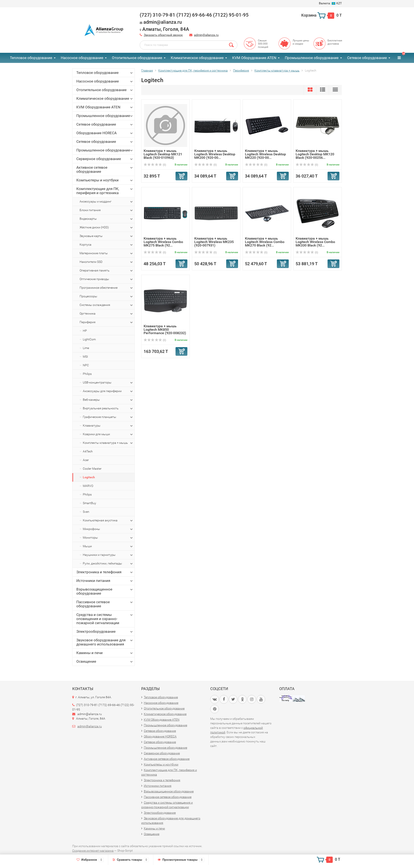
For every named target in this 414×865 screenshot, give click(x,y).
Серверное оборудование (98, 159)
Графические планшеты (99, 417)
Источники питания (93, 580)
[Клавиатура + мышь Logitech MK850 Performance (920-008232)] (165, 301)
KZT (330, 3)
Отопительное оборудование (137, 58)
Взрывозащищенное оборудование (94, 591)
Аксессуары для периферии (102, 391)
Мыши (87, 546)
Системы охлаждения (95, 305)
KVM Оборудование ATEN (254, 58)
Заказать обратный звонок (163, 35)
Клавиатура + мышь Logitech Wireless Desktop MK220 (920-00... (265, 154)
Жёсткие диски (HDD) (94, 227)
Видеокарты (88, 218)
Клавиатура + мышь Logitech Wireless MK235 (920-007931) (214, 241)
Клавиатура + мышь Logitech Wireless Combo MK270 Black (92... (264, 241)
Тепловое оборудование (31, 58)
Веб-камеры (91, 399)
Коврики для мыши (96, 434)
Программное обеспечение (99, 287)
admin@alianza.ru (206, 35)
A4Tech (88, 451)
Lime (86, 348)
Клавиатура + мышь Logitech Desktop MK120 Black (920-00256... (315, 154)
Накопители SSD (91, 261)
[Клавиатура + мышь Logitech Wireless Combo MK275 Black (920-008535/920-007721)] (165, 213)
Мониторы (90, 537)
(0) (164, 164)
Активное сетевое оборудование (91, 169)
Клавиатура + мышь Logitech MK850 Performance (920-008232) (165, 329)
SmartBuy (89, 503)
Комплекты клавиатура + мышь (105, 442)
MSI (85, 356)
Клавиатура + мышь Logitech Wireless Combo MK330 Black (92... (315, 241)
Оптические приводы (94, 279)
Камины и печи (89, 653)
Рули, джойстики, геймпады (102, 563)
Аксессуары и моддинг (95, 201)
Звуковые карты (91, 236)
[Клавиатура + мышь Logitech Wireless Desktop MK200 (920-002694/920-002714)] (216, 125)
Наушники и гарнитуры (99, 554)
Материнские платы (94, 253)
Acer (86, 460)
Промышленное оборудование (312, 58)
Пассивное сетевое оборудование (93, 604)
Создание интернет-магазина (93, 850)
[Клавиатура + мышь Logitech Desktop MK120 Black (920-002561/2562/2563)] (317, 125)
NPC (86, 365)
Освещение (86, 661)
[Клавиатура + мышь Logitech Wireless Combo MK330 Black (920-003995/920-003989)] (317, 213)
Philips (87, 374)
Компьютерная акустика (100, 520)
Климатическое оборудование (197, 58)
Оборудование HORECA (96, 133)
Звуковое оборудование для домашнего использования (100, 642)
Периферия (88, 322)
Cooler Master (92, 468)
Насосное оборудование (82, 58)
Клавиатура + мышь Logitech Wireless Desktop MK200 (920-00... (214, 154)
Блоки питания (90, 210)
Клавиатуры (91, 425)
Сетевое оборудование (367, 58)
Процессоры (88, 296)
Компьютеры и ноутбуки (97, 180)
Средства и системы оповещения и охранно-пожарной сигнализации (97, 619)
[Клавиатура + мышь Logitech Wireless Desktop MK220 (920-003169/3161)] (267, 125)
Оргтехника (88, 313)
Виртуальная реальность (101, 408)
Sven (86, 511)
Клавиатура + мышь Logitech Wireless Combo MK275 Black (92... (163, 241)
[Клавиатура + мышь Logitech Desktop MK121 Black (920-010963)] (165, 125)
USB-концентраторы (97, 382)
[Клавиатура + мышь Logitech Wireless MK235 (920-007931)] (216, 213)
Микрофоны (91, 529)
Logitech (89, 477)
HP (85, 330)
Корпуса (85, 244)
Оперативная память (95, 270)
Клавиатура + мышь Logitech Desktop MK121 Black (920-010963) (163, 154)
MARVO (88, 486)
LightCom (89, 339)
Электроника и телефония (98, 572)
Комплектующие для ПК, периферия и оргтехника (97, 191)
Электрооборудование (96, 631)
